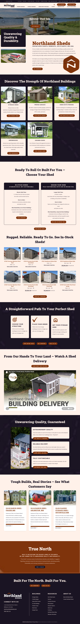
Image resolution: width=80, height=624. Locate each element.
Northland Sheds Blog (52, 612)
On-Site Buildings (71, 6)
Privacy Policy (35, 621)
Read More (9, 525)
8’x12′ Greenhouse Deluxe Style (49, 261)
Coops (53, 6)
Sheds (12, 6)
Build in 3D (53, 343)
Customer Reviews (52, 601)
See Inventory (61, 4)
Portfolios (50, 610)
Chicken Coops (35, 605)
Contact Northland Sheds (63, 1)
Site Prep (37, 1)
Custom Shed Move (31, 1)
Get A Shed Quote (72, 1)
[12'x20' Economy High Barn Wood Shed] (12, 277)
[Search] (54, 4)
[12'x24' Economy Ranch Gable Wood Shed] (30, 253)
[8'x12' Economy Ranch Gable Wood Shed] (49, 277)
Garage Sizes (35, 610)
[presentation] (15, 497)
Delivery (24, 1)
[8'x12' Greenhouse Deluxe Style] (49, 253)
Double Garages (32, 6)
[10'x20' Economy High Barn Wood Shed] (12, 253)
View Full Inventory (40, 296)
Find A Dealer (40, 567)
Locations (19, 1)
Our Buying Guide (40, 228)
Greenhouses (61, 6)
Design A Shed (72, 4)
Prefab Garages (21, 6)
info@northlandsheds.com (10, 609)
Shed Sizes (34, 607)
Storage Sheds (35, 597)
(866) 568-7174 (9, 1)
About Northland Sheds (52, 1)
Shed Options (50, 603)
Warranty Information (52, 614)
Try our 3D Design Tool (58, 221)
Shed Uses (50, 607)
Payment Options (44, 1)
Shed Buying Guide (29, 343)
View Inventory (21, 217)
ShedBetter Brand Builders (52, 621)
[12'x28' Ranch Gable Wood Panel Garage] (67, 277)
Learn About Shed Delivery (40, 366)
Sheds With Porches (44, 6)
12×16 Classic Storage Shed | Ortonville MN (62, 510)
